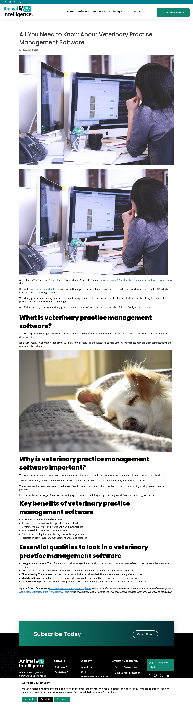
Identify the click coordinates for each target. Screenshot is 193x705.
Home (70, 11)
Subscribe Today (173, 12)
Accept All (29, 699)
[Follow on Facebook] (5, 2)
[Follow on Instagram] (10, 2)
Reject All (45, 699)
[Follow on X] (15, 2)
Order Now (144, 634)
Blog (36, 49)
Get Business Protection (127, 672)
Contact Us (133, 11)
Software (83, 11)
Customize (62, 699)
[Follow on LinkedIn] (20, 2)
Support (98, 11)
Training (114, 11)
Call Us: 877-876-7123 (159, 665)
